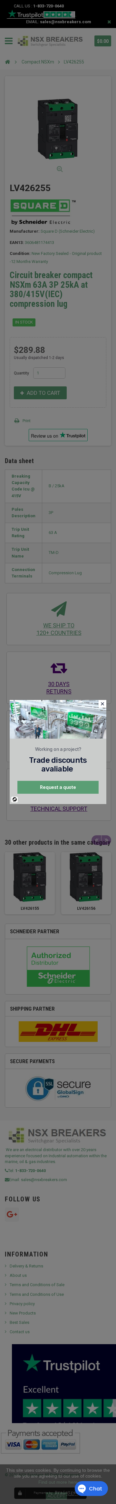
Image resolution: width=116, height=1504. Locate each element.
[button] (102, 704)
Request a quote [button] (58, 787)
